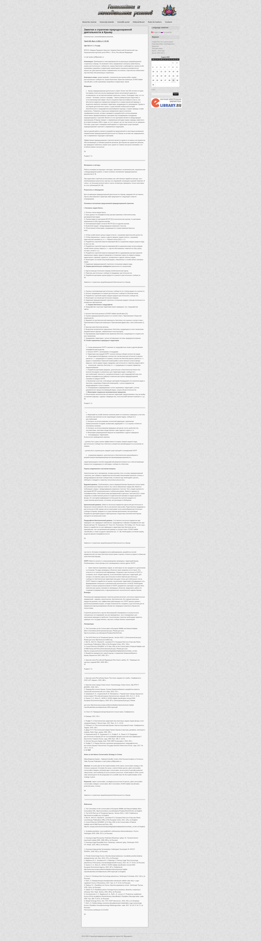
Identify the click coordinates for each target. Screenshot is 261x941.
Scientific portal (123, 22)
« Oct (153, 89)
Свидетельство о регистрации (162, 42)
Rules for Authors (155, 22)
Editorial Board (138, 22)
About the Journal (89, 22)
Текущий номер (157, 48)
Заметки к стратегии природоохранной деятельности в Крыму (108, 31)
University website (107, 22)
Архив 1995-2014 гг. (158, 53)
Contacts (168, 22)
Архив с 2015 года (158, 51)
